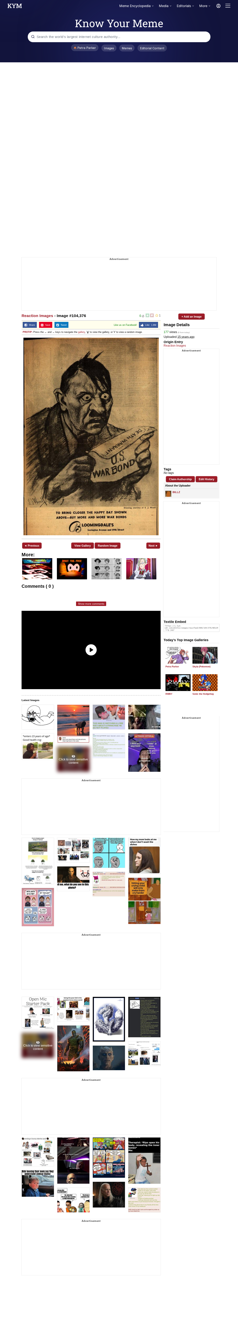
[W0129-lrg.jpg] (91, 436)
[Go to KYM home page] (14, 7)
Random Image (107, 545)
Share (31, 325)
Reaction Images (37, 315)
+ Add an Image (191, 316)
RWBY (168, 694)
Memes (127, 48)
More (203, 6)
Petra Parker (172, 666)
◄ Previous (31, 545)
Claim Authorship (180, 479)
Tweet (63, 325)
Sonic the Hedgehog (203, 694)
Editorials (184, 6)
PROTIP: (28, 332)
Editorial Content (152, 48)
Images (109, 48)
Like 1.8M (150, 325)
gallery (81, 332)
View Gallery (82, 545)
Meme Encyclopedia (135, 6)
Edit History (206, 479)
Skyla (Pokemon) (201, 666)
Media (163, 6)
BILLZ (176, 492)
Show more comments (91, 603)
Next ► (153, 545)
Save (47, 325)
